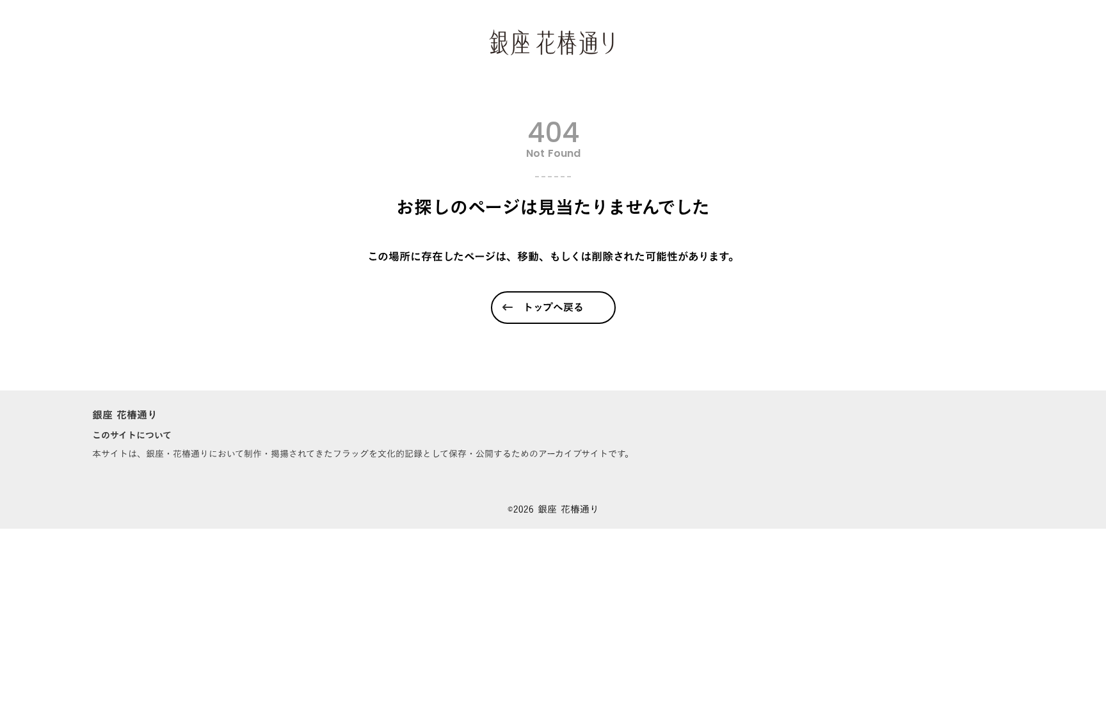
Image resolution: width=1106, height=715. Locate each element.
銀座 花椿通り (124, 414)
